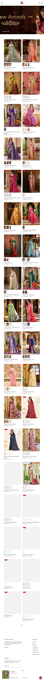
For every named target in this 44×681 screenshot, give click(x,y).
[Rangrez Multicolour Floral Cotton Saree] (31, 245)
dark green (10, 195)
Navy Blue (24, 356)
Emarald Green (26, 584)
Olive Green (26, 421)
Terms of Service (36, 652)
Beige (29, 162)
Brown (5, 453)
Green (5, 96)
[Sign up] (21, 665)
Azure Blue (10, 227)
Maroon (10, 96)
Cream (10, 64)
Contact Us (35, 645)
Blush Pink (26, 162)
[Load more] (22, 625)
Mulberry (5, 584)
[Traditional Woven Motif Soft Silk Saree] (12, 473)
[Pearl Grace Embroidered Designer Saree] (12, 278)
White (26, 259)
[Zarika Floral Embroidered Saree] (12, 148)
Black (26, 324)
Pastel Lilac (8, 64)
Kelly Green (24, 519)
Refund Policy (35, 650)
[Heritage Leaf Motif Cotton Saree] (31, 115)
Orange (24, 64)
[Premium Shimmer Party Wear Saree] (31, 439)
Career (34, 643)
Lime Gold (8, 356)
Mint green (24, 259)
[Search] (39, 3)
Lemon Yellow (24, 389)
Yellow (5, 227)
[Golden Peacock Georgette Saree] (12, 505)
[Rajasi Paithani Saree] (31, 148)
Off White (29, 96)
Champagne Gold (8, 389)
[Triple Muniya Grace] (31, 570)
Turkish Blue (24, 421)
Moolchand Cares (36, 654)
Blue (24, 129)
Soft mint (24, 96)
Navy (8, 195)
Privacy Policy (35, 649)
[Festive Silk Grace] (12, 245)
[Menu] (2, 3)
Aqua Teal (10, 356)
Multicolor (24, 195)
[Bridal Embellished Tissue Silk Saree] (31, 213)
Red (26, 64)
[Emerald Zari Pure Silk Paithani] (31, 278)
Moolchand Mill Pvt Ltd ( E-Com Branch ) (14, 677)
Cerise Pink (8, 227)
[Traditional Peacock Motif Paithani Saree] (12, 310)
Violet (5, 129)
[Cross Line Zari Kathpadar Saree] (31, 473)
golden (24, 453)
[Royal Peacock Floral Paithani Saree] (12, 342)
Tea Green (5, 324)
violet (5, 162)
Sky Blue (29, 64)
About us (34, 641)
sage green (5, 64)
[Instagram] (7, 647)
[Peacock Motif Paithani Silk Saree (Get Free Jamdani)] (12, 115)
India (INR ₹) (7, 674)
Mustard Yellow (26, 96)
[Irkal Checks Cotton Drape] (31, 310)
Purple (8, 162)
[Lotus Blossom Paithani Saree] (31, 342)
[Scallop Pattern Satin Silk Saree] (12, 213)
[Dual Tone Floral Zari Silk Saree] (12, 407)
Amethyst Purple (5, 356)
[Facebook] (5, 647)
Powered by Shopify (24, 677)
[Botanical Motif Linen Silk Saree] (12, 375)
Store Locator (35, 647)
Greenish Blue (10, 487)
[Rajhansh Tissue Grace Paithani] (12, 538)
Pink (24, 162)
